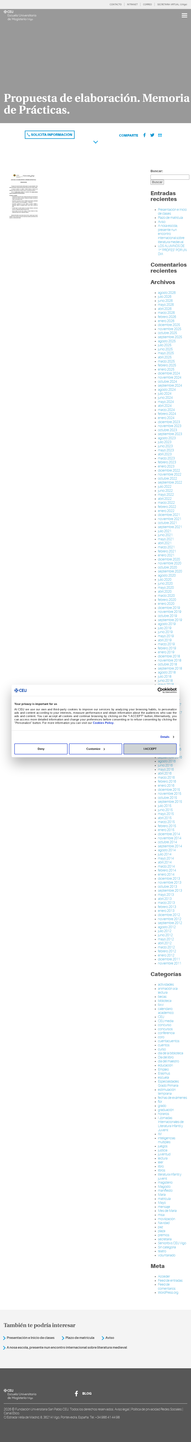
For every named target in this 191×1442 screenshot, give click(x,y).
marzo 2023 (166, 458)
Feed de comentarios (167, 1286)
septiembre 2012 (170, 923)
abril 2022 (165, 499)
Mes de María (167, 1211)
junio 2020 (165, 583)
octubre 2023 (167, 430)
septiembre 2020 (170, 571)
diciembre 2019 (169, 608)
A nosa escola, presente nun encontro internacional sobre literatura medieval (67, 1347)
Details (165, 736)
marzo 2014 (166, 866)
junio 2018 (165, 680)
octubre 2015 (167, 798)
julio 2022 (164, 486)
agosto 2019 (167, 624)
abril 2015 (165, 818)
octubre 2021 (167, 523)
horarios (163, 1114)
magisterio (165, 1182)
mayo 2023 (166, 450)
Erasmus (164, 1073)
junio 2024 (165, 398)
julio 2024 (164, 393)
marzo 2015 (166, 822)
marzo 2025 (166, 361)
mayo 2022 (166, 494)
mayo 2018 (166, 684)
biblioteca (164, 1001)
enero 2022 (166, 511)
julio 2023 (164, 442)
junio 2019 (165, 632)
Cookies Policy (103, 722)
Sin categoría (167, 1247)
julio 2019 (164, 628)
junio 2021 (165, 535)
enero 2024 (166, 418)
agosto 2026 (167, 293)
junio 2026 (165, 301)
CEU (161, 1017)
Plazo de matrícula (170, 217)
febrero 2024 (167, 414)
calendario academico (166, 1011)
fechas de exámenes (172, 1098)
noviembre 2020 (169, 563)
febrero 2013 (167, 907)
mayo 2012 (166, 939)
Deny (41, 748)
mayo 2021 (166, 539)
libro (161, 1166)
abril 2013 (165, 899)
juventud (164, 1154)
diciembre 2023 (169, 422)
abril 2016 (165, 773)
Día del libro (166, 1057)
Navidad (164, 1223)
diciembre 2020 (169, 559)
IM (160, 1134)
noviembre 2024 (169, 377)
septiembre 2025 (170, 337)
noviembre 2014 (169, 838)
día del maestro (168, 1061)
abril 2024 (165, 406)
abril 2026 (165, 309)
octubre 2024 (167, 381)
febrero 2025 (167, 365)
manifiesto (165, 1190)
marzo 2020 (166, 595)
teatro (162, 1251)
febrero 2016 (167, 781)
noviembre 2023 (169, 426)
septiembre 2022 (170, 482)
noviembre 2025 (169, 329)
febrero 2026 (167, 317)
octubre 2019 (167, 616)
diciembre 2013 (169, 878)
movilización (166, 1219)
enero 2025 (166, 369)
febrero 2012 (167, 951)
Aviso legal (122, 1409)
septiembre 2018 (170, 668)
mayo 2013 (166, 895)
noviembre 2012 (169, 919)
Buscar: (157, 171)
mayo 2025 (166, 353)
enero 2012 (166, 955)
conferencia (166, 1033)
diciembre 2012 (169, 915)
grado (162, 1106)
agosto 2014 (167, 850)
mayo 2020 (166, 587)
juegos (162, 1146)
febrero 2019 (167, 648)
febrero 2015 (167, 826)
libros (161, 1170)
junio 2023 (165, 446)
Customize (93, 748)
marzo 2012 (166, 947)
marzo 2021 (166, 547)
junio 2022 (165, 491)
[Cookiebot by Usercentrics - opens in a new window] (160, 690)
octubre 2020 (167, 567)
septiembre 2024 (170, 385)
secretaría (165, 1239)
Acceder (164, 1276)
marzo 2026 (166, 313)
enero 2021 (166, 555)
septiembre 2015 (170, 802)
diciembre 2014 (169, 834)
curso (162, 1049)
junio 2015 (165, 810)
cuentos (164, 1045)
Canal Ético (11, 1413)
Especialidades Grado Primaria (168, 1083)
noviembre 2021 (169, 519)
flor (160, 1101)
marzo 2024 (166, 410)
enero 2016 (166, 785)
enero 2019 (166, 652)
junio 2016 (165, 765)
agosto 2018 (167, 672)
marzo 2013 (166, 903)
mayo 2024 (166, 402)
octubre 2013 (167, 886)
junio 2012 (165, 935)
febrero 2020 (167, 600)
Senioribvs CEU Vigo (172, 1243)
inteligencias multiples (166, 1140)
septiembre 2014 (170, 846)
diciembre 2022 (169, 470)
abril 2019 (165, 640)
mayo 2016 (166, 769)
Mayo (162, 1203)
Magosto (164, 1186)
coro (161, 1037)
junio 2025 (165, 349)
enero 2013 (166, 911)
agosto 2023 (167, 438)
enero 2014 (166, 874)
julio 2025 (164, 345)
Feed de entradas (170, 1280)
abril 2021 (165, 543)
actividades (166, 984)
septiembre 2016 (170, 757)
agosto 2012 (167, 927)
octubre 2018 (167, 664)
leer (160, 1162)
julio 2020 (164, 579)
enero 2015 (166, 830)
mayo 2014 (166, 858)
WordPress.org (168, 1292)
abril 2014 (165, 862)
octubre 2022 (167, 478)
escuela (163, 1077)
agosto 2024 (167, 389)
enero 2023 (166, 466)
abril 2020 (165, 591)
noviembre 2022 (169, 474)
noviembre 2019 (169, 612)
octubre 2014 (167, 842)
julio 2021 (164, 531)
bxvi (161, 1005)
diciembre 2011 (169, 959)
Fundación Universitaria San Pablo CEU (42, 1409)
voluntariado (166, 1255)
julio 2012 (164, 931)
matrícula (164, 1199)
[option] (95, 66)
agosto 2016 (167, 761)
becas (162, 997)
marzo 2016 (166, 777)
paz (160, 1227)
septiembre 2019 (170, 620)
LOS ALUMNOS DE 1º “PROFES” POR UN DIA (172, 250)
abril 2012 (165, 943)
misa (161, 1215)
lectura (162, 1158)
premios (163, 1235)
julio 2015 (164, 806)
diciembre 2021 (169, 515)
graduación (166, 1110)
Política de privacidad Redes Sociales (156, 1409)
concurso (164, 1025)
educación (165, 1065)
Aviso (161, 222)
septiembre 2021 (170, 527)
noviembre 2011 (169, 963)
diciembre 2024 (169, 373)
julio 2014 (164, 854)
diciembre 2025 (169, 325)
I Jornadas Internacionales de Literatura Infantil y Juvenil (171, 1124)
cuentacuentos (168, 1041)
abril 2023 (165, 454)
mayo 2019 (166, 636)
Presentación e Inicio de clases (30, 1338)
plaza (161, 1231)
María (162, 1194)
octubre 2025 (167, 333)
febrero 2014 (167, 870)
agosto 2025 (167, 341)
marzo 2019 (166, 644)
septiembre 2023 (170, 434)
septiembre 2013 (170, 890)
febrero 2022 (167, 507)
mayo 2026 (166, 305)
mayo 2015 (166, 814)
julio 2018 (164, 676)
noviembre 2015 (169, 793)
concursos (165, 1029)
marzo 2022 (166, 502)
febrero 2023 (167, 462)
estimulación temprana (167, 1092)
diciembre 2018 (169, 656)
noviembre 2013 (169, 882)
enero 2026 (166, 321)
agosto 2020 (167, 575)
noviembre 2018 (169, 660)
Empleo (163, 1069)
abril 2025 (165, 357)
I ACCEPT (150, 748)
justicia (162, 1150)
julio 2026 (164, 296)
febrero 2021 (167, 551)
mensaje (164, 1207)
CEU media (165, 1021)
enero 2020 (166, 604)
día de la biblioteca (170, 1053)
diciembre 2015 (169, 790)
